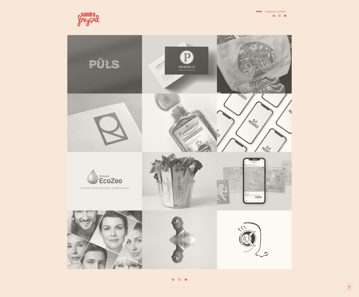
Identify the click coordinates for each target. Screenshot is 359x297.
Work (259, 11)
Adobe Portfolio (184, 287)
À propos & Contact (275, 11)
